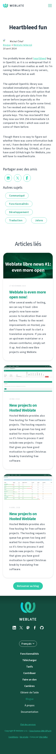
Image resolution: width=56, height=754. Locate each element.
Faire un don (30, 679)
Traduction (15, 220)
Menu (50, 6)
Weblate (17, 6)
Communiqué (17, 195)
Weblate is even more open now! (27, 294)
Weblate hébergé (22, 45)
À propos (29, 705)
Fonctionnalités (19, 204)
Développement (19, 212)
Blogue (7, 45)
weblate (28, 619)
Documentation (29, 712)
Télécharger (29, 660)
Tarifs (29, 666)
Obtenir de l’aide (29, 692)
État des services (28, 724)
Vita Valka (43, 737)
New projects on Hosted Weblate (23, 407)
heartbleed (39, 58)
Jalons (39, 220)
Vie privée (24, 737)
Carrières (29, 686)
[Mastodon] (28, 628)
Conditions (13, 737)
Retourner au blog (28, 586)
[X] (21, 628)
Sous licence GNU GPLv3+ (40, 730)
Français (27, 643)
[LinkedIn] (14, 628)
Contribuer (29, 673)
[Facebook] (35, 628)
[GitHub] (42, 628)
